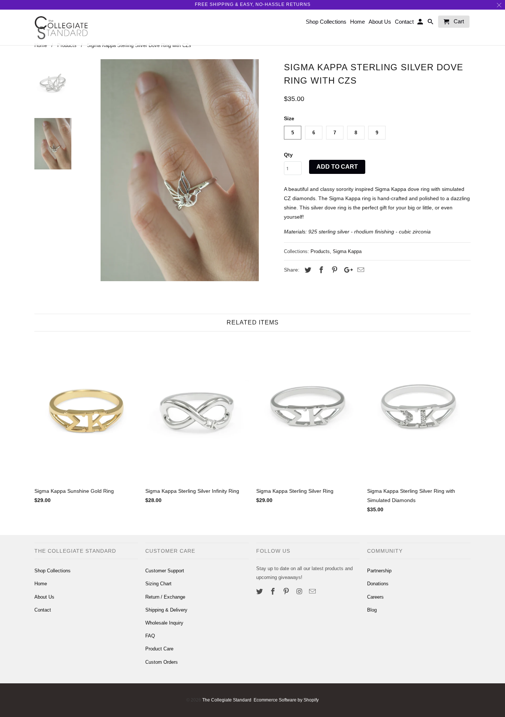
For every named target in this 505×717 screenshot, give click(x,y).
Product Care (159, 649)
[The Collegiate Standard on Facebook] (274, 591)
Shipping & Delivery (166, 610)
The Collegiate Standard (226, 700)
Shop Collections (52, 570)
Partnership (379, 570)
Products (320, 251)
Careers (375, 597)
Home (40, 583)
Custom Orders (161, 662)
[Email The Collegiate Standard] (313, 591)
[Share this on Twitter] (307, 270)
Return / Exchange (165, 597)
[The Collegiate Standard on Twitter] (260, 591)
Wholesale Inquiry (164, 623)
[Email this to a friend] (360, 270)
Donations (378, 583)
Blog (372, 610)
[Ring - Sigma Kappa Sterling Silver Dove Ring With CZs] (180, 170)
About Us (44, 597)
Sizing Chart (158, 583)
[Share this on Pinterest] (333, 270)
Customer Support (164, 570)
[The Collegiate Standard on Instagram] (300, 591)
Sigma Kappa (347, 251)
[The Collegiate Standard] (61, 27)
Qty (288, 155)
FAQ (150, 636)
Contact (42, 610)
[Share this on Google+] (346, 270)
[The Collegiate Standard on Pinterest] (287, 591)
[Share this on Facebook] (320, 270)
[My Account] (420, 23)
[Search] (431, 23)
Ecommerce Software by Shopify (286, 700)
